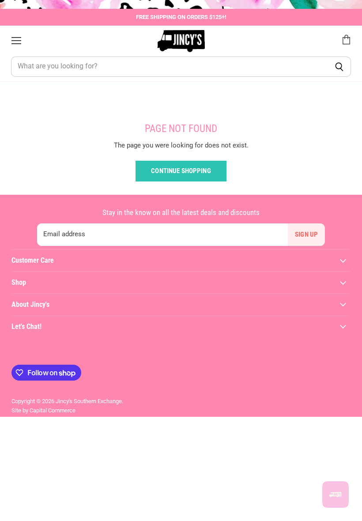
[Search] (339, 67)
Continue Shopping (181, 171)
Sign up (306, 234)
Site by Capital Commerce (43, 410)
